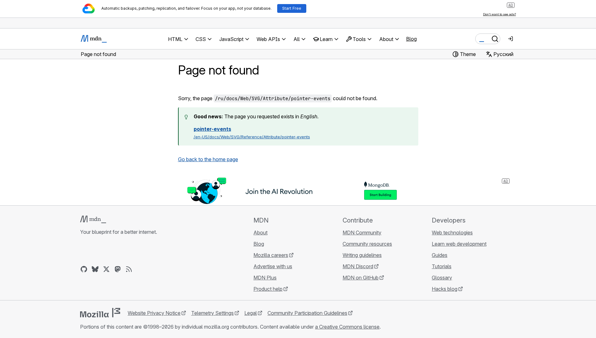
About (260, 232)
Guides (439, 255)
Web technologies (452, 232)
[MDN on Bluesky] (95, 269)
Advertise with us (272, 266)
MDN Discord (358, 266)
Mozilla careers (270, 255)
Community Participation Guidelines (307, 313)
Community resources (367, 244)
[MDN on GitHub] (84, 269)
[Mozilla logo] (100, 312)
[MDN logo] (93, 219)
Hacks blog (444, 289)
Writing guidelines (362, 255)
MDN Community (362, 232)
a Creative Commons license (347, 327)
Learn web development (459, 244)
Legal (250, 313)
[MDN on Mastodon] (117, 269)
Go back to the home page (208, 159)
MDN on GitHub (361, 277)
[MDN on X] (106, 269)
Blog (411, 39)
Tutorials (441, 266)
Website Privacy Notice (154, 313)
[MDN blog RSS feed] (129, 269)
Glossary (442, 277)
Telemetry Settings (212, 313)
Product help (268, 289)
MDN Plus (265, 277)
